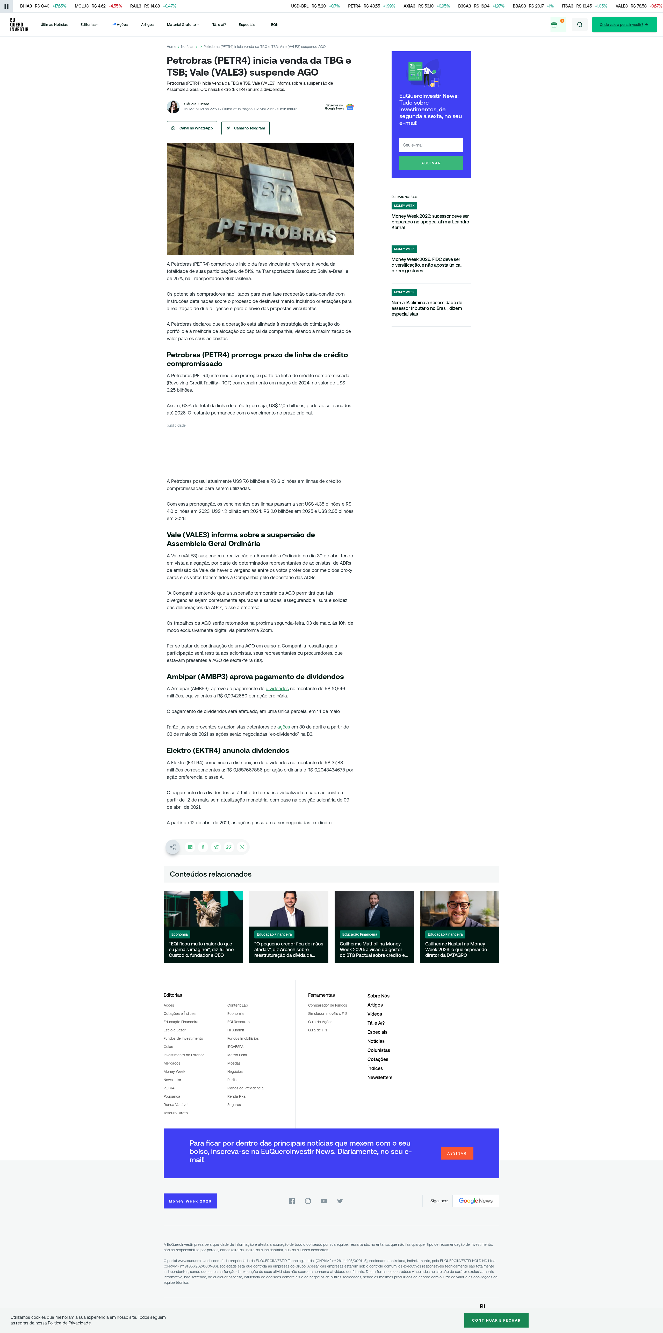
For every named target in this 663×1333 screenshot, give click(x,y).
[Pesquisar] (580, 24)
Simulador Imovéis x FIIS (327, 1013)
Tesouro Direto (176, 1113)
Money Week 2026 (190, 1201)
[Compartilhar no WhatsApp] (242, 847)
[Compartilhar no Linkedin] (190, 847)
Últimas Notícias (54, 25)
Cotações (377, 1059)
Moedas (234, 1063)
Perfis (231, 1080)
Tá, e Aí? (376, 1023)
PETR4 (169, 1088)
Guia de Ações (320, 1022)
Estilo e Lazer (175, 1030)
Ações (169, 1005)
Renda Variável (176, 1105)
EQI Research (238, 1022)
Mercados (172, 1063)
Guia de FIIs (317, 1030)
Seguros (234, 1105)
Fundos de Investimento (183, 1038)
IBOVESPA (235, 1047)
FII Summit (235, 1030)
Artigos (147, 25)
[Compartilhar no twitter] (229, 847)
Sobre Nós (378, 996)
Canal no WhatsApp (196, 128)
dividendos (277, 688)
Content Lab (237, 1005)
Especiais (247, 25)
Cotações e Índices (180, 1013)
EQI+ (275, 25)
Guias (168, 1047)
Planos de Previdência (245, 1088)
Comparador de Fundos (327, 1005)
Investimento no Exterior (184, 1055)
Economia (235, 1013)
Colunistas (378, 1050)
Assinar (431, 163)
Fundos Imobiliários (243, 1038)
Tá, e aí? (219, 25)
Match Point (237, 1055)
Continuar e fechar (496, 1320)
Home (171, 47)
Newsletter (172, 1080)
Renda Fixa (236, 1096)
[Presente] (558, 24)
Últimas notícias (405, 197)
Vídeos (374, 1014)
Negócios (235, 1071)
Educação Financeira (181, 1022)
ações (283, 727)
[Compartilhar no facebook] (203, 847)
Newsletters (379, 1077)
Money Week (174, 1071)
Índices (375, 1068)
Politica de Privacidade (69, 1323)
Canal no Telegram (249, 128)
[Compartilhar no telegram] (216, 847)
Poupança (172, 1096)
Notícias (187, 47)
